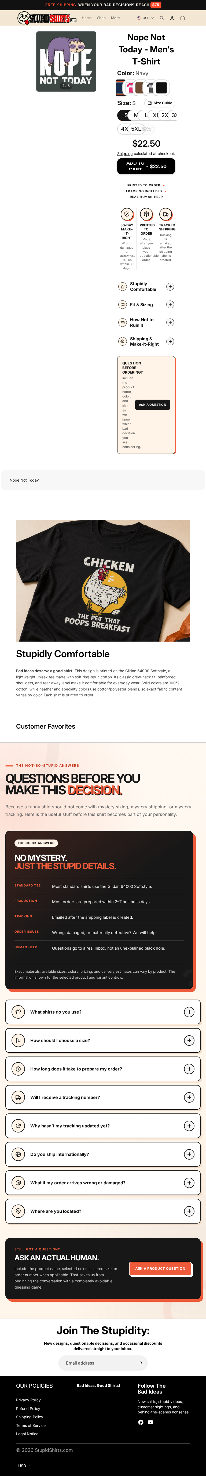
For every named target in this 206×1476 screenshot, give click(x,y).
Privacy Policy (28, 1400)
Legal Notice (27, 1433)
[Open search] (162, 18)
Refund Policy (28, 1408)
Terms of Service (31, 1425)
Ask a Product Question (160, 1269)
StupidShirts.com (54, 1450)
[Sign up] (140, 1363)
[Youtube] (150, 1422)
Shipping (125, 153)
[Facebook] (141, 1422)
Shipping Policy (29, 1416)
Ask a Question (152, 405)
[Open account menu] (172, 18)
